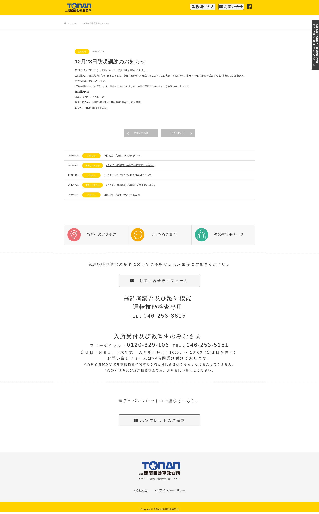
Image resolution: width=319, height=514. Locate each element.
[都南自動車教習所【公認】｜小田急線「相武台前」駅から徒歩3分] (122, 7)
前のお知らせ (141, 133)
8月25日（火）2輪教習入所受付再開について (127, 175)
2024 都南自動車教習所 (166, 509)
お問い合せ (233, 7)
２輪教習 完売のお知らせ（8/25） (122, 155)
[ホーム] (65, 18)
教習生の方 (204, 7)
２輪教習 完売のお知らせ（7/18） (122, 194)
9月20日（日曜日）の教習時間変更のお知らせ (130, 165)
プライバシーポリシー (170, 490)
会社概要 (141, 490)
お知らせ (82, 51)
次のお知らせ (178, 133)
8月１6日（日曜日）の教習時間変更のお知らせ (130, 185)
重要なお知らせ (93, 165)
